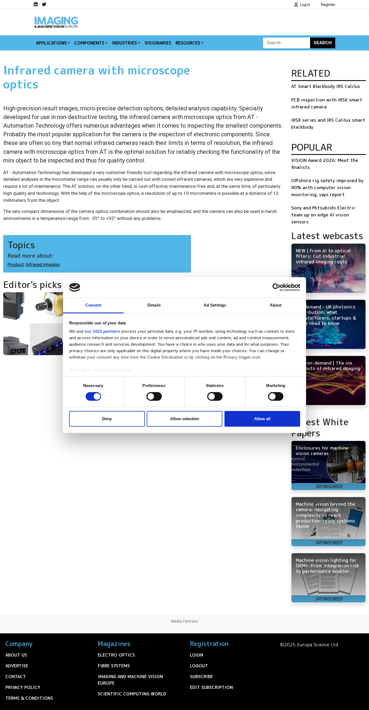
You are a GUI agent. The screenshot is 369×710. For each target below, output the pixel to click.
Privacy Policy (22, 687)
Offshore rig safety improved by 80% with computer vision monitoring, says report (327, 187)
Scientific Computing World (132, 694)
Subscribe (201, 677)
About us (16, 655)
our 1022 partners (102, 331)
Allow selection (184, 418)
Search (323, 42)
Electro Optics (116, 655)
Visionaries (158, 43)
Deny (107, 418)
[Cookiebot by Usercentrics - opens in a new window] (276, 287)
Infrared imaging (43, 264)
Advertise (16, 666)
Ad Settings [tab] (215, 305)
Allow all (262, 418)
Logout (199, 666)
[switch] (154, 396)
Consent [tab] (93, 305)
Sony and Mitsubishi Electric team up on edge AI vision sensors (323, 215)
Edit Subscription (211, 687)
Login (196, 655)
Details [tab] (154, 305)
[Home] (56, 18)
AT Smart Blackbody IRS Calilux (325, 86)
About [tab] (276, 305)
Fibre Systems (114, 666)
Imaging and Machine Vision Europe (130, 680)
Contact (15, 677)
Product (16, 264)
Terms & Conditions (29, 698)
